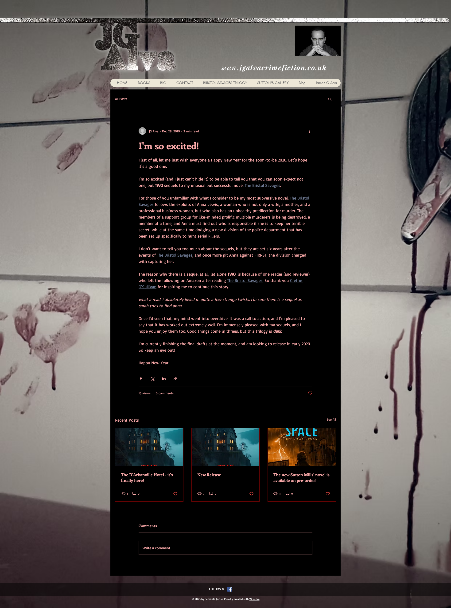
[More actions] (309, 131)
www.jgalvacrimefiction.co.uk (274, 67)
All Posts (121, 99)
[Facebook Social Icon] (229, 589)
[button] (330, 99)
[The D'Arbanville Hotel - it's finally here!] (149, 447)
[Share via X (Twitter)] (152, 378)
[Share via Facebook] (141, 378)
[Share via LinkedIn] (164, 378)
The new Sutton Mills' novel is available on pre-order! (301, 477)
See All (331, 419)
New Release (209, 474)
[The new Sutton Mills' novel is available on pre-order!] (302, 447)
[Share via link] (175, 378)
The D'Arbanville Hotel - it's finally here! (147, 477)
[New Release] (226, 447)
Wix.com (254, 599)
